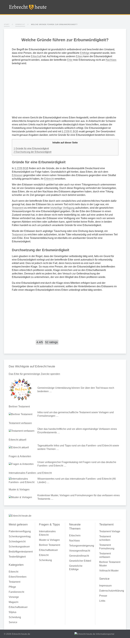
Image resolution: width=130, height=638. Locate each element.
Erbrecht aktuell (17, 439)
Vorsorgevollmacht (79, 550)
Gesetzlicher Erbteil (80, 560)
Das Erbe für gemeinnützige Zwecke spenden (34, 374)
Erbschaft (36, 56)
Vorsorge (14, 597)
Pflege (12, 587)
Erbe (70, 59)
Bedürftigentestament (20, 551)
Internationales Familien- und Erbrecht (30, 473)
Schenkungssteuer (19, 546)
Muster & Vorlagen (19, 489)
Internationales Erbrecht (47, 533)
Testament (17, 207)
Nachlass (111, 59)
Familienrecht (16, 592)
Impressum (105, 585)
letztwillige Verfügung (62, 207)
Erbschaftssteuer (18, 607)
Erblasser (17, 175)
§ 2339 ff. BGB (70, 131)
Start (7, 24)
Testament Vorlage (109, 531)
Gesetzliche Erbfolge (75, 567)
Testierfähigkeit (17, 556)
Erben (79, 56)
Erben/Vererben (17, 576)
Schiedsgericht (17, 541)
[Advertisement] (65, 90)
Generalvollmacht (79, 555)
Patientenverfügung (20, 531)
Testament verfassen (20, 423)
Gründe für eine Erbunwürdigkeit (31, 148)
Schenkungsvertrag (20, 536)
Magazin (13, 602)
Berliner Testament (19, 406)
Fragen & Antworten (20, 456)
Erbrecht (20, 24)
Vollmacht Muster (109, 570)
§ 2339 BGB (21, 168)
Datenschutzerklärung (110, 590)
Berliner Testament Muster (109, 564)
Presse (103, 595)
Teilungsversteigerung (80, 545)
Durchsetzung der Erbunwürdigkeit (32, 151)
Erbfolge (85, 53)
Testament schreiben (105, 538)
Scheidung (15, 617)
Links (102, 600)
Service (13, 622)
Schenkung (45, 560)
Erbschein (75, 535)
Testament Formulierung (106, 547)
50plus (12, 612)
